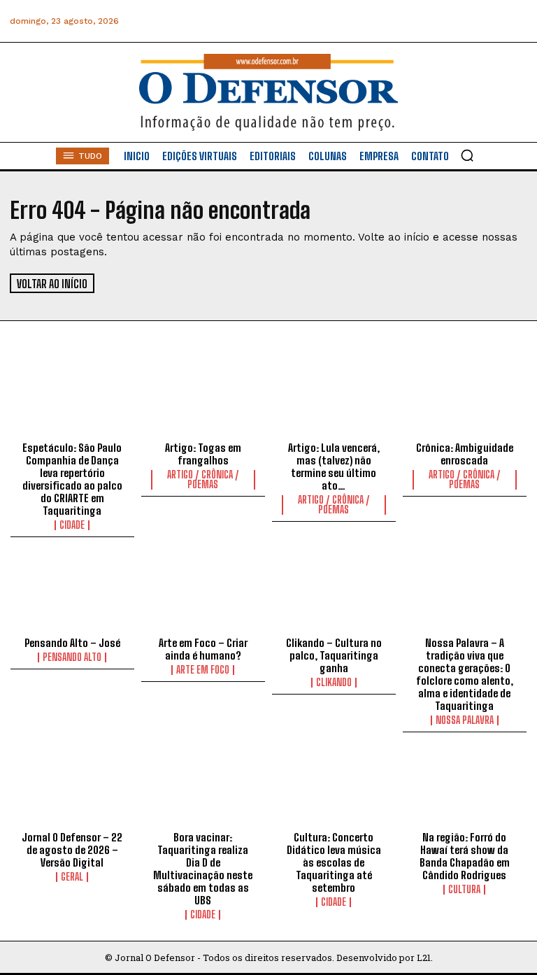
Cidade (72, 525)
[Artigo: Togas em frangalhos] (203, 398)
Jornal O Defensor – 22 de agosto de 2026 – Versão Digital (72, 850)
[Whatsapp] (420, 21)
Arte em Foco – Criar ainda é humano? (203, 649)
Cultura (464, 890)
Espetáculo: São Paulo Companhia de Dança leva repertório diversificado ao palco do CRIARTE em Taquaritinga (72, 479)
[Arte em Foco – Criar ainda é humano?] (203, 593)
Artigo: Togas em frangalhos (203, 454)
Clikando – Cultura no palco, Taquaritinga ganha (334, 655)
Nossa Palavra (465, 720)
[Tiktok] (515, 21)
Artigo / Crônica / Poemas (203, 480)
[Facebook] (357, 21)
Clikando (334, 683)
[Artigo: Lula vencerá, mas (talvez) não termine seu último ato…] (334, 398)
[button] (467, 155)
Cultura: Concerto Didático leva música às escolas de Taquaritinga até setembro (334, 862)
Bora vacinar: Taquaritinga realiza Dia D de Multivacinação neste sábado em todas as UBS (202, 868)
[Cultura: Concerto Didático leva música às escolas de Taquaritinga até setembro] (334, 789)
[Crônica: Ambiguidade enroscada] (465, 398)
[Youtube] (483, 21)
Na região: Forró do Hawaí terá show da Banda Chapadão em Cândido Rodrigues (465, 856)
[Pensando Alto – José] (72, 593)
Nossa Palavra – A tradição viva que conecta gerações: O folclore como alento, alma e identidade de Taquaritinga (464, 674)
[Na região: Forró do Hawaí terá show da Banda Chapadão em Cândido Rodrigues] (465, 789)
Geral (72, 877)
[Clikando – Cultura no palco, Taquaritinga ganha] (334, 593)
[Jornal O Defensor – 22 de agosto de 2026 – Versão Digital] (72, 789)
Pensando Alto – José (72, 642)
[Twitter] (452, 21)
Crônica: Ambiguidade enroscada (464, 454)
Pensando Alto (72, 657)
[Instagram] (389, 21)
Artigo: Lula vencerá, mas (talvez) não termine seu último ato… (334, 466)
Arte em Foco (202, 670)
